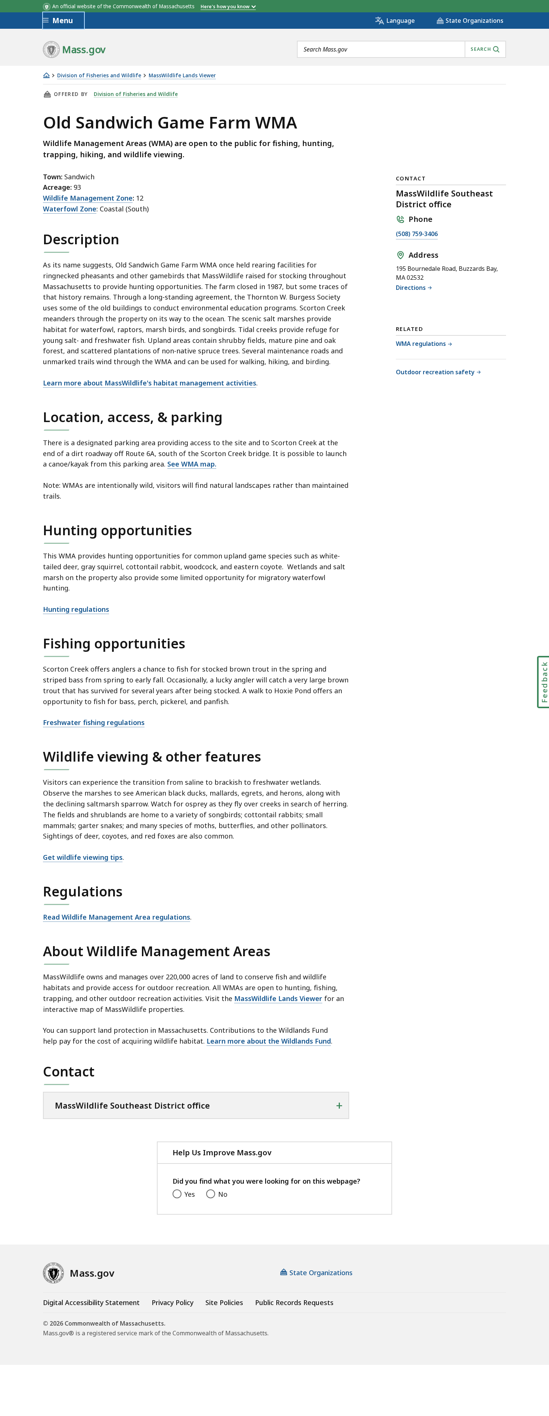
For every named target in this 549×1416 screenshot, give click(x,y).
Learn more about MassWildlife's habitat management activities (149, 382)
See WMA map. (191, 463)
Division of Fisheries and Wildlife (99, 75)
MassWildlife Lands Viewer (182, 75)
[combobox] (401, 49)
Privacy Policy (172, 1302)
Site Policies (224, 1302)
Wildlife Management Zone (88, 197)
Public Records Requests (294, 1302)
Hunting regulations (76, 609)
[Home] (46, 75)
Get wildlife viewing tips (82, 857)
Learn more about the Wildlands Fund (269, 1041)
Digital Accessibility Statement (91, 1302)
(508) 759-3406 (417, 234)
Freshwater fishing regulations (94, 722)
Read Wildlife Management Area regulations (116, 917)
